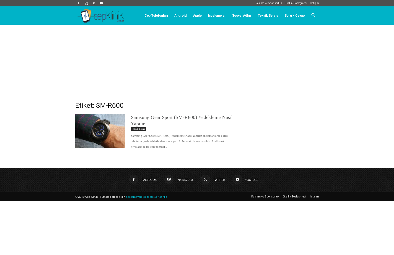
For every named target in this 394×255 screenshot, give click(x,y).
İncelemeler (217, 15)
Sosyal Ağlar (241, 15)
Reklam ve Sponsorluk (269, 3)
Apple (197, 15)
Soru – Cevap (295, 15)
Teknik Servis (268, 15)
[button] (313, 15)
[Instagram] (86, 3)
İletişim (314, 3)
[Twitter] (93, 3)
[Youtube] (101, 3)
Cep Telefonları (156, 15)
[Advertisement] (197, 59)
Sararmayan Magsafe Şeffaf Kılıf (146, 197)
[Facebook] (78, 3)
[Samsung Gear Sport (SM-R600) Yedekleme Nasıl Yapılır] (100, 131)
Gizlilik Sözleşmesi (296, 3)
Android (180, 15)
